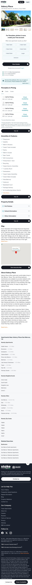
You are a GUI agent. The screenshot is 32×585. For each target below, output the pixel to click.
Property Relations (6, 499)
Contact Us (8, 582)
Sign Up (21, 2)
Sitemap (3, 523)
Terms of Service (6, 518)
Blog (2, 497)
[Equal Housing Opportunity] (16, 467)
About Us (3, 511)
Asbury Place (7, 6)
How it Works (5, 490)
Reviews (3, 515)
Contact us (16, 479)
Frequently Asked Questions (9, 492)
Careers (3, 513)
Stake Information (24, 553)
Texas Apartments (6, 508)
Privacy (3, 520)
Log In (27, 2)
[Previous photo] (3, 19)
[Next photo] (29, 19)
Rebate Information (6, 494)
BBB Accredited (5, 525)
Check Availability (25, 98)
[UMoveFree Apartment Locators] (5, 467)
